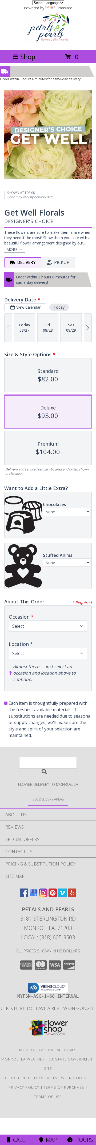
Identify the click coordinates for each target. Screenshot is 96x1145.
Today (59, 307)
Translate (64, 7)
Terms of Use (48, 1096)
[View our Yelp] (72, 895)
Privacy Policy (24, 1087)
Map (50, 1139)
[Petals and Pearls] (48, 42)
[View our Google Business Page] (33, 895)
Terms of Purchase (64, 1087)
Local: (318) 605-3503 (48, 937)
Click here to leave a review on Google (48, 1008)
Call (17, 1139)
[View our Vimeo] (62, 895)
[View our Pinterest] (53, 895)
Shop (27, 56)
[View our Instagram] (43, 895)
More (11, 249)
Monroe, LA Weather (23, 1059)
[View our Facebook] (24, 895)
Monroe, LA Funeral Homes (48, 1049)
